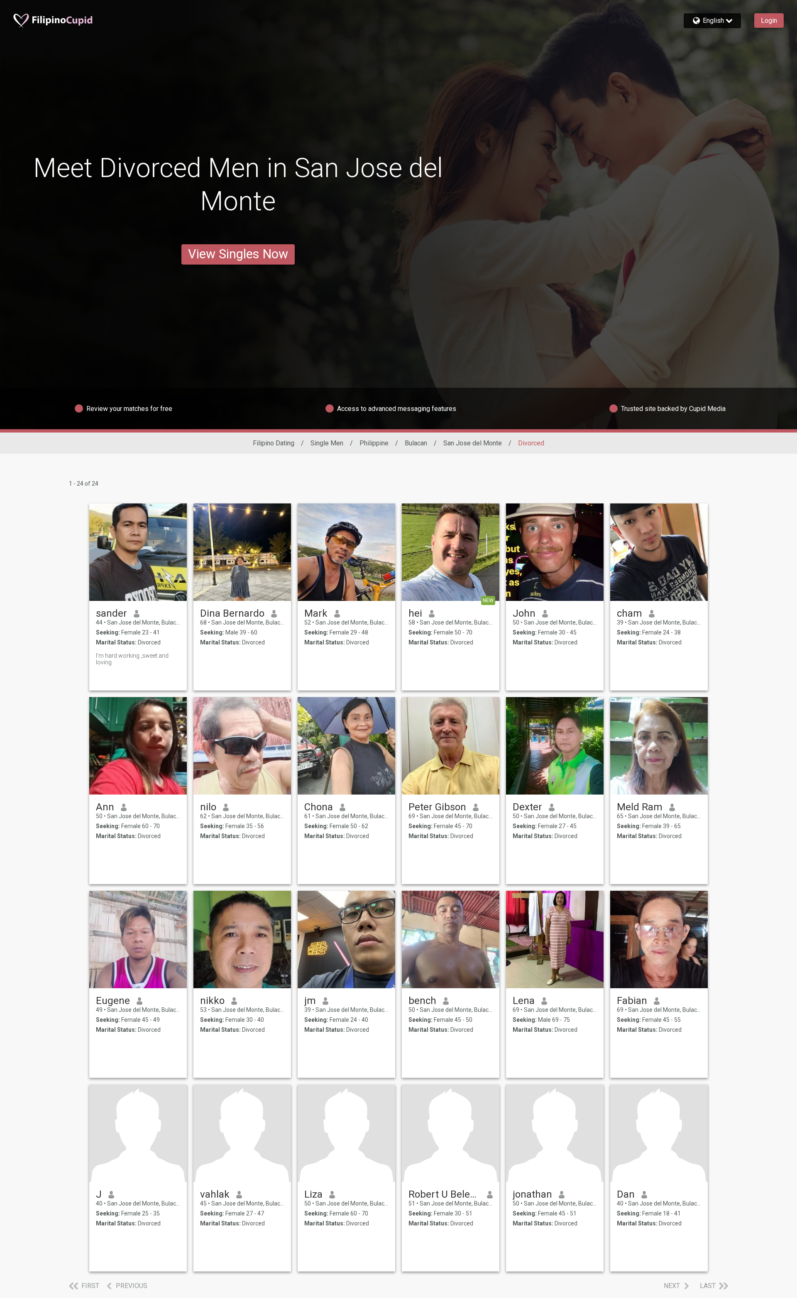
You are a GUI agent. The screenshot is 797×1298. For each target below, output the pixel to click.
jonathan (532, 1194)
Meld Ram (640, 807)
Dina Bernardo (232, 613)
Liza (313, 1194)
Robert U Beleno (444, 1194)
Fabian (632, 1000)
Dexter (527, 807)
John (524, 613)
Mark (316, 613)
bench (422, 1000)
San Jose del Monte (472, 443)
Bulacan (416, 443)
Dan (626, 1194)
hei (415, 613)
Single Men (326, 443)
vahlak (215, 1194)
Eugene (113, 1000)
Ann (105, 807)
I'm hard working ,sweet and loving (132, 659)
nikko (212, 1000)
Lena (524, 1000)
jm (310, 1000)
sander (111, 613)
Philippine (374, 443)
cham (629, 613)
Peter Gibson (437, 807)
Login (769, 20)
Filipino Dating (273, 443)
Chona (318, 807)
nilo (208, 807)
